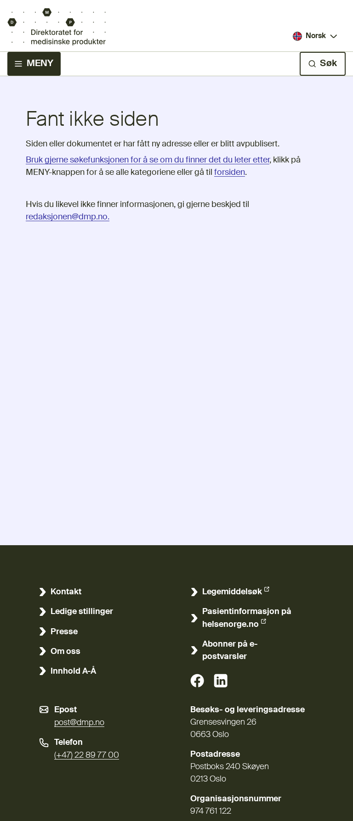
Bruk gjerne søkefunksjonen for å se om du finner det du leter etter (147, 160)
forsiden (229, 172)
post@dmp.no (79, 723)
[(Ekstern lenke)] (197, 680)
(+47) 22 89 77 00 (86, 755)
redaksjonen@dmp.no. (67, 217)
